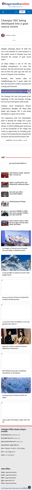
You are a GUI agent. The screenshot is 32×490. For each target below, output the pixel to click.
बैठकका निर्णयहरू (17, 202)
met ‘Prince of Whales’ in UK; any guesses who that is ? (15, 323)
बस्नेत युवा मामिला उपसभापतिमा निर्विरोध (16, 193)
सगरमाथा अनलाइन (11, 35)
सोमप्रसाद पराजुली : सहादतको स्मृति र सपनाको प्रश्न (19, 174)
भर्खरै (2, 157)
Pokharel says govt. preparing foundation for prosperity (14, 372)
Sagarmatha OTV (10, 480)
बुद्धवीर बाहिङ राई (14, 445)
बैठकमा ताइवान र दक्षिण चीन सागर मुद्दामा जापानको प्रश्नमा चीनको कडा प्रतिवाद (18, 222)
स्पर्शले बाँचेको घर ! (18, 163)
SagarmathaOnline (11, 475)
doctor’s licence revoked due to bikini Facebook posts (15, 298)
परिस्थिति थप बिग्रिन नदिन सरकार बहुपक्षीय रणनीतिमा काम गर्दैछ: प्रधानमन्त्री (18, 213)
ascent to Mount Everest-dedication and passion (14, 347)
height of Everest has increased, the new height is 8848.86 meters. (14, 249)
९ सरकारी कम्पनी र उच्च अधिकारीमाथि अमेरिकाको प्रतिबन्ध (19, 183)
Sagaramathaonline (11, 472)
